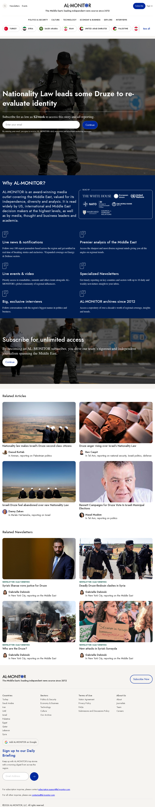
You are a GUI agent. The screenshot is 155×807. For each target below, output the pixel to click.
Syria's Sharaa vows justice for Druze (24, 586)
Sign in (150, 6)
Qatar (5, 726)
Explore (108, 20)
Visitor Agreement (86, 699)
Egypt (4, 722)
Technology (69, 20)
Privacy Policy (85, 703)
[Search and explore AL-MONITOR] (4, 5)
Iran (4, 707)
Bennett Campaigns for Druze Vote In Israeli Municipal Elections (111, 506)
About (119, 699)
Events (24, 5)
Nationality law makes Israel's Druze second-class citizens (37, 446)
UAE (4, 710)
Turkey (5, 699)
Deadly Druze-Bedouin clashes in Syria (102, 586)
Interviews (121, 20)
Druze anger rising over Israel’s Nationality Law (107, 446)
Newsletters (15, 5)
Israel (4, 714)
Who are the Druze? (14, 649)
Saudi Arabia (8, 703)
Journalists (121, 703)
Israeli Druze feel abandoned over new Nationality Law (35, 505)
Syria (4, 734)
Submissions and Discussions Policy (94, 710)
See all (146, 28)
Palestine (6, 718)
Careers (120, 710)
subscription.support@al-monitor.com (54, 789)
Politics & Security (38, 20)
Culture (55, 20)
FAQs (81, 707)
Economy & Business (90, 20)
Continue (10, 362)
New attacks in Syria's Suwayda (98, 649)
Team (119, 707)
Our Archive (45, 714)
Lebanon (6, 730)
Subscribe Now (141, 679)
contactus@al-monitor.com (43, 795)
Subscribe (139, 6)
